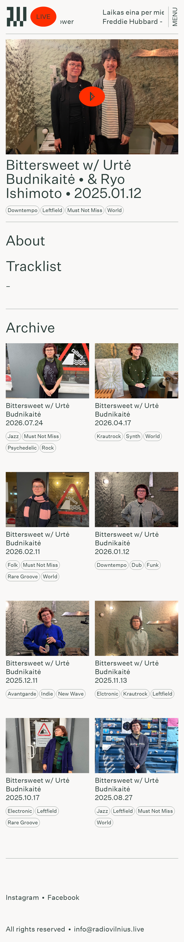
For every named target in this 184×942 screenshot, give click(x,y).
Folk (13, 565)
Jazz (13, 436)
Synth (133, 436)
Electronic (20, 811)
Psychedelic (22, 448)
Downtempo (23, 210)
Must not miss (84, 210)
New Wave (71, 694)
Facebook (63, 897)
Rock (48, 448)
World (114, 210)
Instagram (22, 897)
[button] (92, 97)
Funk (153, 565)
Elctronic (107, 694)
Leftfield (52, 210)
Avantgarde (22, 694)
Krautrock (109, 436)
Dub (137, 565)
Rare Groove (23, 576)
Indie (47, 694)
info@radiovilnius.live (109, 929)
